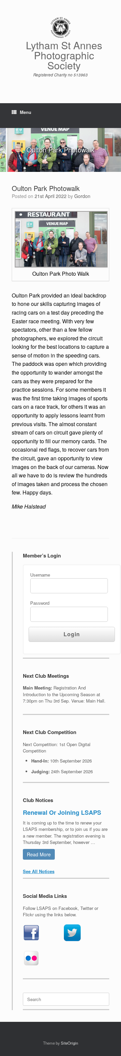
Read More (39, 854)
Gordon (82, 196)
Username (40, 575)
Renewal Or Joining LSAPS (62, 812)
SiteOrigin (69, 1043)
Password (39, 603)
